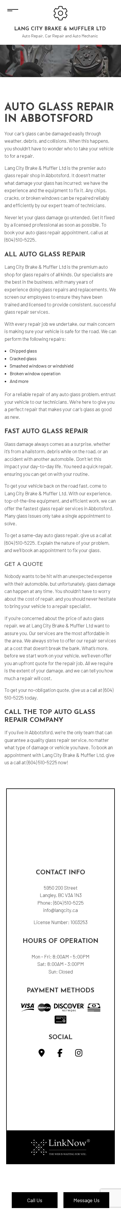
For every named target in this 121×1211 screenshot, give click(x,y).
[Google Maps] (41, 1054)
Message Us (86, 1200)
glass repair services (26, 312)
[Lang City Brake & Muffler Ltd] (60, 12)
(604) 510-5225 (68, 903)
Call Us (34, 1200)
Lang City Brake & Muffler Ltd (60, 28)
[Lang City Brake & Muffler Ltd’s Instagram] (79, 1054)
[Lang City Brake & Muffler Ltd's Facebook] (60, 1054)
